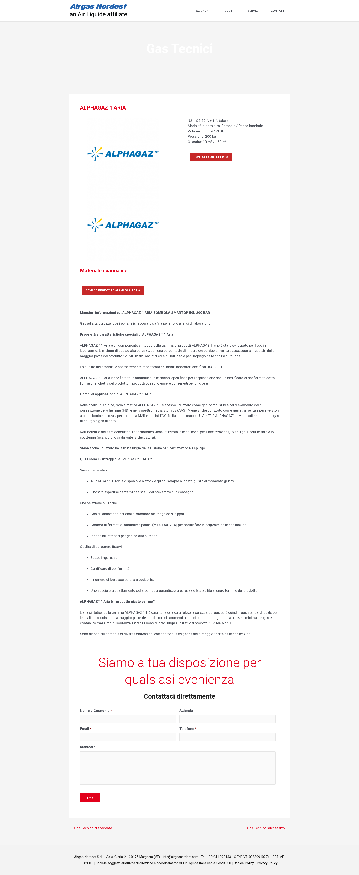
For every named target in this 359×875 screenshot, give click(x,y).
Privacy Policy (267, 863)
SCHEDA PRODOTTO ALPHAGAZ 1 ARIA (113, 290)
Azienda (202, 10)
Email (85, 729)
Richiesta (87, 747)
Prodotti (228, 10)
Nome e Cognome (96, 711)
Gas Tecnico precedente (91, 828)
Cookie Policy (244, 863)
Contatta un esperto (211, 157)
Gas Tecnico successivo (268, 828)
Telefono (188, 729)
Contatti (278, 10)
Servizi (253, 10)
